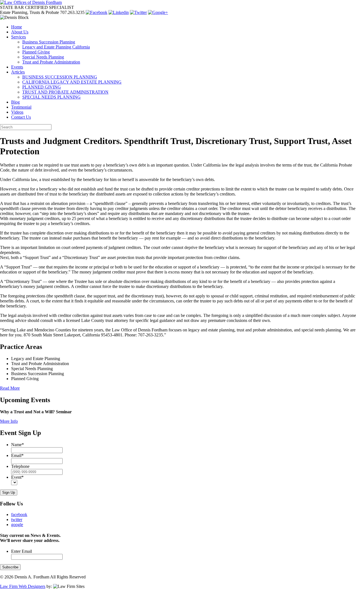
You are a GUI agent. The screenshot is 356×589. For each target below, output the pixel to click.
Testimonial (21, 107)
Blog (15, 102)
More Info (9, 421)
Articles (18, 72)
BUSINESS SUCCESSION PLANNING (59, 77)
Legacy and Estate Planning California (56, 47)
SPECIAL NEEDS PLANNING (51, 97)
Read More (10, 388)
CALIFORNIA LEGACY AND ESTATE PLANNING (72, 82)
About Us (19, 32)
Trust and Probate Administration (51, 62)
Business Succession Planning (48, 42)
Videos (17, 112)
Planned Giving (36, 52)
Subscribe (10, 567)
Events (17, 67)
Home (16, 27)
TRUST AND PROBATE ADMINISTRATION (65, 92)
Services (18, 37)
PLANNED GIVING (41, 87)
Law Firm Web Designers (22, 586)
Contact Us (21, 117)
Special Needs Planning (43, 57)
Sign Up (8, 492)
